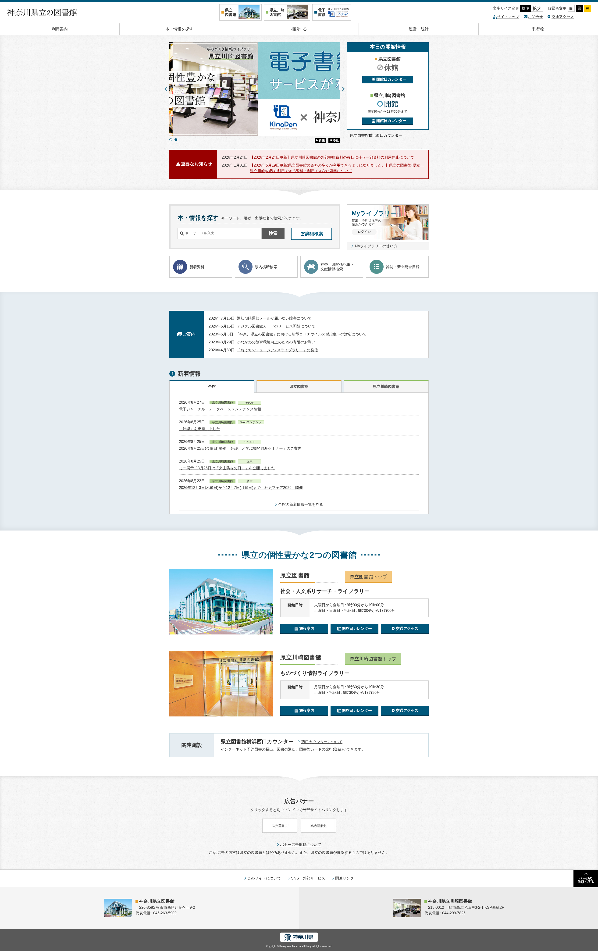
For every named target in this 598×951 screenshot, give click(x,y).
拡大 (537, 8)
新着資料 (196, 267)
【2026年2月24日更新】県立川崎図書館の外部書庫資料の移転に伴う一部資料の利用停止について (332, 157)
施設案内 (306, 628)
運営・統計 (419, 29)
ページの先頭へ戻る (586, 879)
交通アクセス (563, 17)
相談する (299, 29)
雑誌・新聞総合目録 (403, 267)
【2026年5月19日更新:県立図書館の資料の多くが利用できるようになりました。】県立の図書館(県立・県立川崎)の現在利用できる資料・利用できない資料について (337, 168)
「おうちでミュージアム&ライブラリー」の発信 (277, 350)
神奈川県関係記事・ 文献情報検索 (337, 267)
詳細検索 (314, 233)
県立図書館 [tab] (299, 386)
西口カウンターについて (321, 742)
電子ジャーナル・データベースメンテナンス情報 (220, 409)
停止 (336, 140)
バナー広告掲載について (300, 845)
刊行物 (538, 29)
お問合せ (535, 17)
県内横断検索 (266, 267)
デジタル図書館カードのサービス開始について (276, 326)
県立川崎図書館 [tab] (386, 386)
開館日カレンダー (391, 79)
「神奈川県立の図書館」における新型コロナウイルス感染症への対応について (301, 334)
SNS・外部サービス (308, 878)
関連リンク (344, 878)
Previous (166, 89)
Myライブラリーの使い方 (376, 246)
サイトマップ (508, 17)
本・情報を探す (179, 29)
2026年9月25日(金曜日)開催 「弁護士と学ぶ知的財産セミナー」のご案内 (240, 448)
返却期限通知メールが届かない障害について (274, 318)
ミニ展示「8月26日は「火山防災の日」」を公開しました (227, 468)
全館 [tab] (212, 386)
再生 (322, 140)
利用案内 (60, 29)
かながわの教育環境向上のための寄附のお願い (276, 342)
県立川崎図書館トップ (373, 658)
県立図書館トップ (368, 576)
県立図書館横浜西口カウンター (376, 135)
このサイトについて (264, 878)
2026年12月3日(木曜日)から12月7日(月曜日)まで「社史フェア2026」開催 (241, 488)
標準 (525, 8)
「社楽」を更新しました (199, 429)
